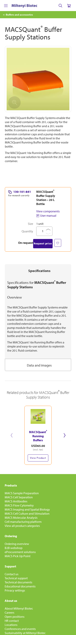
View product (38, 457)
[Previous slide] (11, 435)
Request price (43, 243)
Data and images (39, 365)
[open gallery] (38, 79)
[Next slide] (64, 435)
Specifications (39, 270)
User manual (48, 215)
